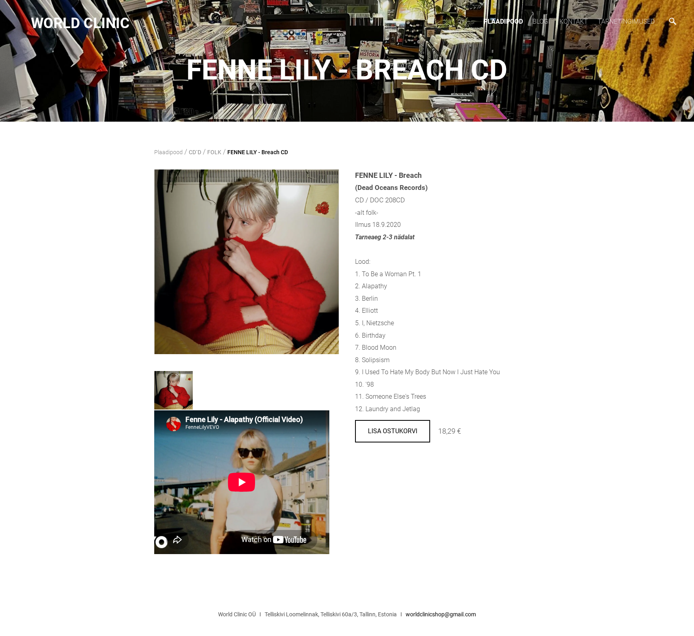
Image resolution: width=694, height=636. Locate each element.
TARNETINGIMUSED (626, 21)
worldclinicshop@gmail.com (441, 614)
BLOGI (541, 21)
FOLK (214, 152)
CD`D (195, 152)
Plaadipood (503, 21)
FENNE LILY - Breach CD (257, 152)
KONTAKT (573, 21)
